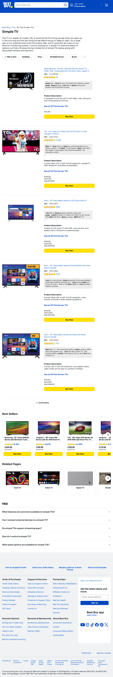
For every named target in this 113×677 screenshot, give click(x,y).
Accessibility (6, 661)
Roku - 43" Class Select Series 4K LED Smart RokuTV (65, 200)
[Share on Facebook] (97, 625)
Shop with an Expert (36, 588)
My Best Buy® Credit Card (12, 623)
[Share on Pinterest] (101, 625)
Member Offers (34, 631)
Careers (56, 627)
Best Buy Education (61, 604)
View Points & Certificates (38, 627)
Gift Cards (6, 608)
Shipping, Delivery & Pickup (13, 588)
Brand (74, 57)
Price (40, 57)
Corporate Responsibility (63, 631)
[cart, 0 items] (106, 5)
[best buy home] (8, 5)
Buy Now (69, 116)
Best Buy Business (60, 608)
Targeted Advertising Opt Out (91, 662)
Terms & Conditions (17, 661)
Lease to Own (7, 631)
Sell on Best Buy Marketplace (65, 583)
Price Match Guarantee (11, 596)
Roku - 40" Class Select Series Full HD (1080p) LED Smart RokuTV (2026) (67, 266)
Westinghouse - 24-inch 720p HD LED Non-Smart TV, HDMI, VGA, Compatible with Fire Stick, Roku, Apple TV (66, 69)
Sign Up (94, 603)
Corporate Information (62, 623)
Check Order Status (10, 583)
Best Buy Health (59, 600)
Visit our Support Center (38, 583)
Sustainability (58, 635)
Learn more (92, 615)
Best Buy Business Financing (13, 639)
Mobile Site (86, 653)
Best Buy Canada (104, 653)
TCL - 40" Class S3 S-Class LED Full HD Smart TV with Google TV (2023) (65, 132)
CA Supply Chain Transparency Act (103, 663)
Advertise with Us (60, 588)
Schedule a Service (35, 592)
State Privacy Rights (41, 662)
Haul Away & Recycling (37, 604)
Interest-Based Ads (34, 662)
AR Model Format (57, 57)
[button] (77, 4)
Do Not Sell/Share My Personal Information (61, 662)
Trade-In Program (9, 604)
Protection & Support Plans (39, 600)
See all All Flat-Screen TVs (56, 106)
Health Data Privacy (49, 662)
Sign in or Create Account (91, 581)
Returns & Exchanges (11, 592)
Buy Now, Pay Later (10, 635)
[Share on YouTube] (82, 625)
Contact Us (32, 608)
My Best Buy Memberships (38, 623)
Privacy (26, 661)
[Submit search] (65, 5)
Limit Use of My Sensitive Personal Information (77, 662)
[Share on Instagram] (87, 625)
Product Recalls (8, 600)
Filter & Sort (11, 57)
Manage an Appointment (38, 596)
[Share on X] (106, 625)
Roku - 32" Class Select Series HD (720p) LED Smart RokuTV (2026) (65, 335)
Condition (26, 57)
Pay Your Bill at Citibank (12, 627)
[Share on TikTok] (92, 625)
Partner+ (56, 612)
